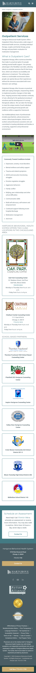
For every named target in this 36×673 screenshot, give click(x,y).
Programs (8, 9)
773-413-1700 (23, 518)
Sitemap (15, 635)
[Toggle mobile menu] (32, 3)
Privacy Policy (25, 633)
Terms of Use (7, 635)
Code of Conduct (25, 635)
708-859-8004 (18, 285)
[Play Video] (18, 144)
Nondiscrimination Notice (10, 628)
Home (3, 9)
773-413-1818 (18, 322)
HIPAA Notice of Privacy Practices (17, 626)
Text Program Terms (25, 638)
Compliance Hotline (11, 638)
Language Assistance (11, 631)
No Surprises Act (24, 631)
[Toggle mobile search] (29, 3)
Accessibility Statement (12, 633)
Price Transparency (25, 628)
